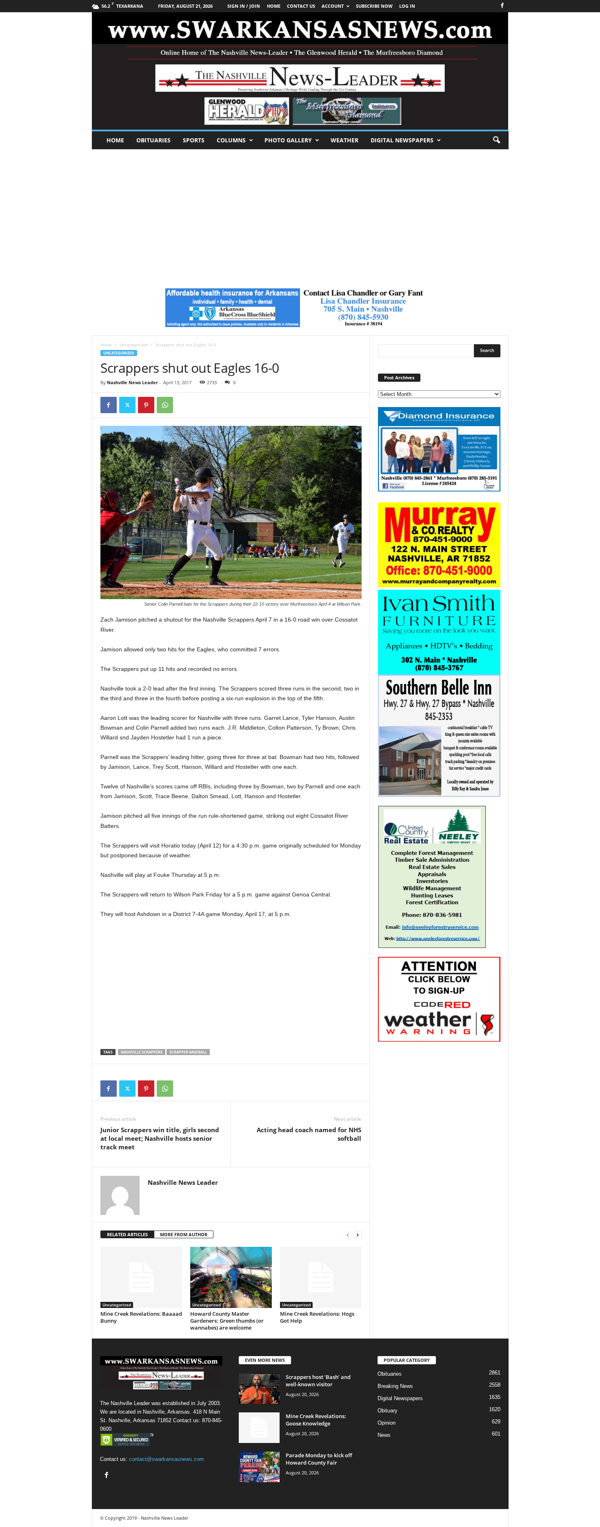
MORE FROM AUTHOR (183, 1234)
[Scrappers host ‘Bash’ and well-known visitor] (259, 1388)
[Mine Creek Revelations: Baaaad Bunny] (141, 1277)
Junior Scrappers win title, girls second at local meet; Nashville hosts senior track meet (159, 1138)
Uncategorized (134, 344)
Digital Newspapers (402, 140)
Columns (231, 140)
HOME (273, 6)
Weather (344, 140)
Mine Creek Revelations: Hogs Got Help (317, 1317)
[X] (127, 405)
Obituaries (153, 140)
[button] (496, 140)
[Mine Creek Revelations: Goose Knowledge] (259, 1427)
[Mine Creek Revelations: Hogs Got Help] (321, 1277)
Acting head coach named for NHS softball (309, 1134)
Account (333, 6)
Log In (407, 6)
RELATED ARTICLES (127, 1234)
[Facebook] (502, 6)
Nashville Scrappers (141, 1052)
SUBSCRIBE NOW (374, 6)
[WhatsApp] (165, 405)
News (384, 1435)
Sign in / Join (243, 6)
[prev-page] (348, 1234)
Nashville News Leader (132, 382)
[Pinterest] (146, 405)
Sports (193, 140)
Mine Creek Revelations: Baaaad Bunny (141, 1317)
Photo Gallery (288, 140)
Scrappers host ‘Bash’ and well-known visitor (318, 1380)
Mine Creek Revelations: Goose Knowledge (316, 1419)
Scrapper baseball (188, 1052)
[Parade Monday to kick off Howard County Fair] (259, 1467)
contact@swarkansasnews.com (166, 1459)
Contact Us (301, 6)
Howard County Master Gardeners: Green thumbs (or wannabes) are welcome (227, 1320)
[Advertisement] (300, 210)
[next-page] (357, 1234)
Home (115, 140)
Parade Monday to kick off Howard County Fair (319, 1459)
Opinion (387, 1423)
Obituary (388, 1410)
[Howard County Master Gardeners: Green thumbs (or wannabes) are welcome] (231, 1277)
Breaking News (395, 1386)
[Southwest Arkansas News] (300, 71)
